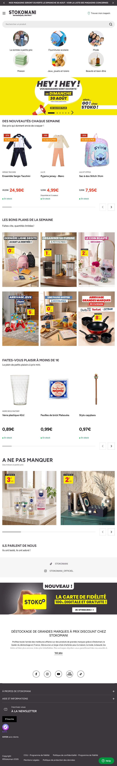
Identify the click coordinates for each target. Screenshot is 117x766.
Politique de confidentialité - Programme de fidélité (75, 755)
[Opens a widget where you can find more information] (106, 761)
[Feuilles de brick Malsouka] (58, 389)
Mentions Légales (31, 760)
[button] (4, 3)
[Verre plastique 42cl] (20, 389)
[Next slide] (72, 112)
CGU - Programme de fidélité (37, 755)
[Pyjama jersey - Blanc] (58, 150)
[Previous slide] (45, 112)
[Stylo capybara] (97, 389)
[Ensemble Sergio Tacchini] (20, 150)
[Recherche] (110, 24)
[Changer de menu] (4, 13)
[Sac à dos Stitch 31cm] (97, 150)
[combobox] (58, 24)
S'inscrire (9, 719)
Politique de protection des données (59, 760)
